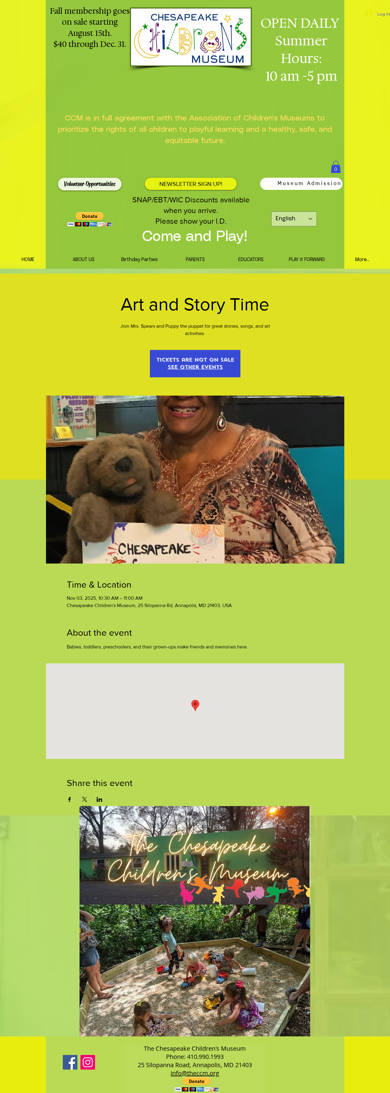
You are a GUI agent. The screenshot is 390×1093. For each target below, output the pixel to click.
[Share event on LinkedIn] (99, 799)
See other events (195, 367)
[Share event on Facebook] (70, 799)
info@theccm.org (195, 1073)
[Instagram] (87, 1062)
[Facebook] (70, 1062)
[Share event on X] (84, 799)
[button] (336, 167)
